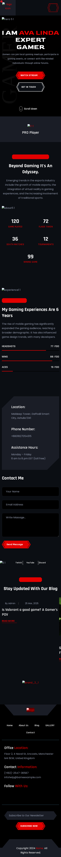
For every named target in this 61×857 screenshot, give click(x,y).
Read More (8, 621)
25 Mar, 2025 (31, 603)
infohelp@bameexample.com (22, 777)
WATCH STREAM (29, 75)
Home (10, 725)
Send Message (15, 544)
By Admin (10, 603)
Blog (37, 725)
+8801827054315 (21, 436)
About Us (23, 725)
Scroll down (30, 109)
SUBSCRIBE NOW (29, 826)
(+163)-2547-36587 (16, 773)
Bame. (40, 848)
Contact (30, 732)
